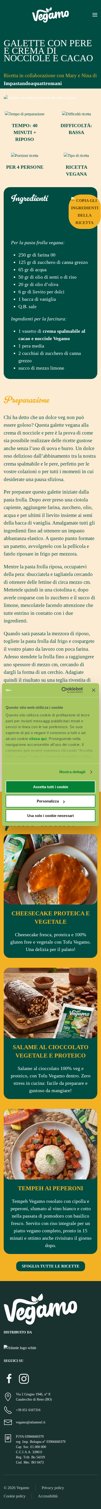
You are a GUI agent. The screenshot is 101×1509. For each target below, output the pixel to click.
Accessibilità (48, 1496)
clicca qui (38, 739)
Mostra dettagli (72, 772)
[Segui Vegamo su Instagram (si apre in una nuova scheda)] (23, 1378)
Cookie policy (14, 1496)
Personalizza (48, 801)
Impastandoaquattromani (33, 83)
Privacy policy (53, 1488)
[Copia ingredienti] (85, 212)
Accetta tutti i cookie (50, 787)
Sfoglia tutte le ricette (50, 1266)
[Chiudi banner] (93, 690)
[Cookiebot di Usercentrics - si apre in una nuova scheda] (62, 690)
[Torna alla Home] (50, 14)
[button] (94, 14)
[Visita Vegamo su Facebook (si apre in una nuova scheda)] (9, 1378)
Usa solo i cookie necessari (50, 816)
